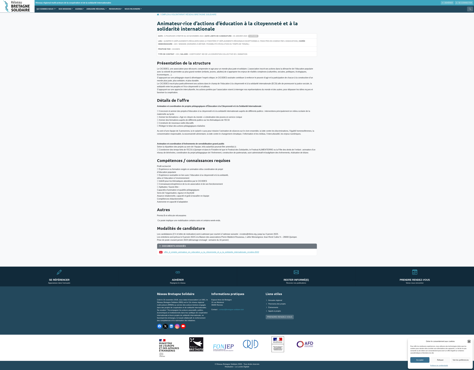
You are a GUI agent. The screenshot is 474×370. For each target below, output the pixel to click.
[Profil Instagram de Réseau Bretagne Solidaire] (177, 326)
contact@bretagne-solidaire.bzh (231, 309)
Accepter (420, 360)
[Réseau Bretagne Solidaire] (17, 6)
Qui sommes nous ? (46, 9)
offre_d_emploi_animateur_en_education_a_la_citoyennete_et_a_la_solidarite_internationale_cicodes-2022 (211, 252)
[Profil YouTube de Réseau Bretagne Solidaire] (183, 326)
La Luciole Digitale (242, 367)
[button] (469, 341)
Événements (273, 307)
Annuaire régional (95, 9)
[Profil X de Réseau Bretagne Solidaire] (165, 326)
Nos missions (65, 9)
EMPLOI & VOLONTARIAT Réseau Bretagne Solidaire (189, 14)
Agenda (79, 9)
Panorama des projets (277, 304)
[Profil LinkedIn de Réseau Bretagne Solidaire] (171, 326)
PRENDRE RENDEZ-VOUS (279, 317)
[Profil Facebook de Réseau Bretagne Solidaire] (159, 326)
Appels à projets (274, 311)
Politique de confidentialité (439, 365)
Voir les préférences (461, 360)
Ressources (115, 9)
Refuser (440, 360)
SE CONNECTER (465, 3)
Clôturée (253, 36)
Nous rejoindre (132, 9)
